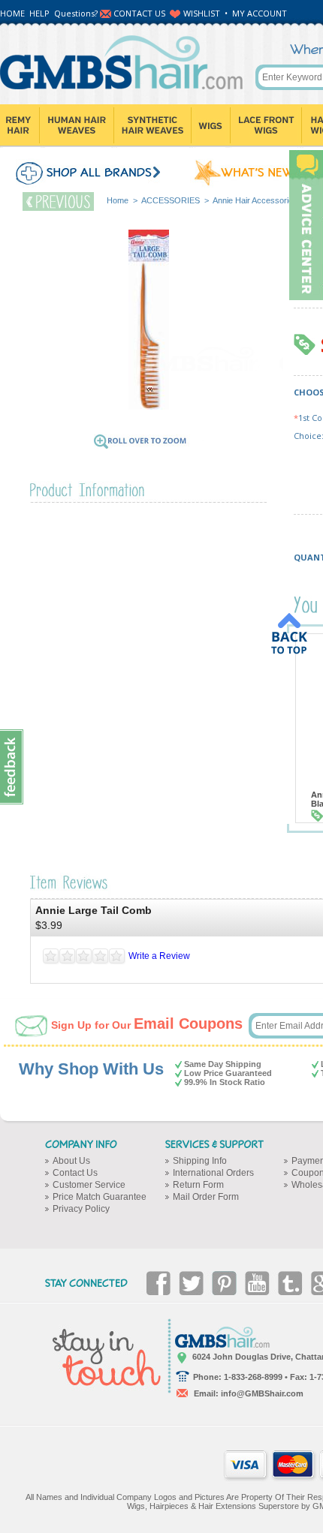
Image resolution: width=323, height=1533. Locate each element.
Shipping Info (200, 1161)
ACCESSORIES (170, 200)
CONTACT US (139, 13)
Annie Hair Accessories (255, 200)
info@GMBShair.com (262, 1393)
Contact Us (75, 1173)
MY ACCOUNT (259, 13)
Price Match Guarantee (99, 1197)
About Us (71, 1161)
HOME (12, 13)
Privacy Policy (81, 1209)
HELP (39, 13)
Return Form (198, 1185)
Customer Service (89, 1185)
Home (117, 200)
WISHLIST (201, 13)
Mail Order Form (206, 1197)
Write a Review (159, 956)
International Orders (213, 1173)
